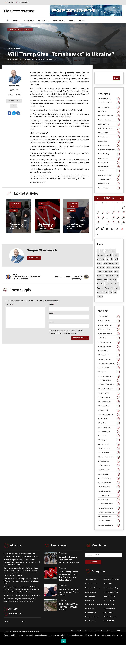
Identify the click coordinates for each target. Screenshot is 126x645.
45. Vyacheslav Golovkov (108, 504)
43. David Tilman (108, 495)
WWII (115, 292)
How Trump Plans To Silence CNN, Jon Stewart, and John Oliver (46, 227)
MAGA (110, 271)
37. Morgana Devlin (108, 470)
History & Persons (108, 137)
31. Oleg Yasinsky (108, 444)
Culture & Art (108, 111)
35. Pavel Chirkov (108, 461)
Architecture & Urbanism (108, 103)
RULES (24, 621)
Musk (111, 275)
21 (117, 224)
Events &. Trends (90, 592)
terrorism (100, 288)
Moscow (105, 275)
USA (102, 292)
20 (112, 224)
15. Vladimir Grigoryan (108, 376)
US (98, 292)
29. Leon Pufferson (108, 436)
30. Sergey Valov (108, 440)
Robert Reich (50, 219)
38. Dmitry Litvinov (108, 474)
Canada (107, 251)
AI (97, 251)
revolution (100, 284)
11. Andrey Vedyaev (108, 359)
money (99, 275)
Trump (18, 100)
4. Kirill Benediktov (108, 329)
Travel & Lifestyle (108, 188)
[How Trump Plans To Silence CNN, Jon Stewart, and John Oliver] (47, 216)
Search (116, 78)
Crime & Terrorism (108, 107)
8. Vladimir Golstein (108, 346)
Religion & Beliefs (108, 162)
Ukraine (14, 106)
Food (116, 259)
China (113, 251)
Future (105, 263)
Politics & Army (108, 158)
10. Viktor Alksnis (108, 355)
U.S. (112, 288)
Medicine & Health (108, 145)
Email (51, 313)
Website (51, 322)
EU (98, 259)
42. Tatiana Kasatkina (108, 491)
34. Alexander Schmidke (108, 457)
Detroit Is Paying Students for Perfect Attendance (18, 226)
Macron (105, 271)
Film (111, 259)
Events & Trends (108, 124)
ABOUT (82, 20)
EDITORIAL (43, 20)
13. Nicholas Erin (108, 368)
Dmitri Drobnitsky (81, 219)
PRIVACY (6, 621)
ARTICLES (29, 20)
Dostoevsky (108, 255)
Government (100, 267)
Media (116, 271)
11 (102, 218)
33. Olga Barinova (108, 453)
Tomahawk (11, 100)
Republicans (112, 280)
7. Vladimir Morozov (108, 342)
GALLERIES (58, 20)
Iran (113, 267)
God (117, 263)
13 (112, 218)
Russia (107, 284)
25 (102, 229)
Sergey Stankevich (14, 85)
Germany (111, 263)
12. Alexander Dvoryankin (108, 363)
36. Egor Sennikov (108, 465)
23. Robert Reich (108, 410)
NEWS (16, 20)
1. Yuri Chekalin (108, 317)
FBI (108, 259)
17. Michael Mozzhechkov (108, 384)
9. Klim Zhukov (108, 351)
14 (117, 218)
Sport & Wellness (108, 183)
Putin (105, 280)
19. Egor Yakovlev (108, 393)
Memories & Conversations (108, 150)
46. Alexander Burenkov (108, 508)
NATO (116, 275)
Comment (9, 304)
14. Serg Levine (108, 372)
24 (97, 229)
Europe (103, 259)
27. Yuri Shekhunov (108, 427)
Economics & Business (73, 205)
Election (115, 255)
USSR (106, 292)
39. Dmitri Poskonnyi (108, 478)
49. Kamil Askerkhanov (108, 521)
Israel (117, 267)
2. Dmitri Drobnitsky (108, 321)
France (99, 263)
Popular (28, 29)
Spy (112, 284)
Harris (108, 267)
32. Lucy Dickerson (108, 448)
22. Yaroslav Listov (108, 406)
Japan (99, 271)
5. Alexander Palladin (108, 334)
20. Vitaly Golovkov (108, 397)
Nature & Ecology (108, 154)
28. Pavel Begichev (108, 431)
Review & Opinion (108, 167)
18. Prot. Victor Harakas (108, 389)
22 (122, 224)
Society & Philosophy (108, 179)
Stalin (116, 284)
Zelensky (100, 296)
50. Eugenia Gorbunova (108, 525)
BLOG (71, 20)
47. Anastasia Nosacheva (108, 512)
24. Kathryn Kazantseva (108, 414)
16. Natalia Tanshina (108, 380)
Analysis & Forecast (15, 29)
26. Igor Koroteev (108, 423)
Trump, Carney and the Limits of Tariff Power (75, 226)
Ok (64, 641)
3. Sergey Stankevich (108, 325)
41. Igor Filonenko (108, 487)
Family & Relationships (108, 128)
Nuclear (99, 280)
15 (122, 218)
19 (107, 224)
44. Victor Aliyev (108, 499)
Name (51, 304)
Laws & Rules (44, 204)
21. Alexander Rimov (108, 401)
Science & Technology (108, 175)
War (111, 292)
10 (97, 218)
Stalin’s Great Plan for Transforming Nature (68, 607)
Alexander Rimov (24, 219)
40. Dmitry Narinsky (108, 482)
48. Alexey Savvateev (108, 516)
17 (97, 224)
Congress (100, 255)
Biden (102, 251)
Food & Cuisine (108, 133)
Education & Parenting (15, 205)
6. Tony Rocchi (108, 338)
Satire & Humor (108, 171)
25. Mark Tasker (108, 419)
